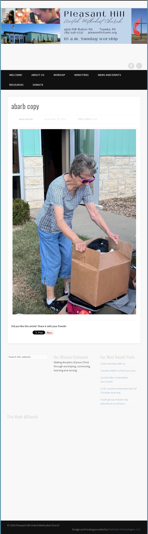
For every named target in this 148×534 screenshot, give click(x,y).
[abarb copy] (74, 222)
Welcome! (15, 75)
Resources (16, 84)
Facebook (131, 66)
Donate (38, 84)
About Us (37, 75)
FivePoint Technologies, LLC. (124, 529)
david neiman (26, 119)
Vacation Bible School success (117, 370)
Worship (59, 75)
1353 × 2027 (84, 119)
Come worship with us (112, 363)
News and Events (109, 75)
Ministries (81, 75)
